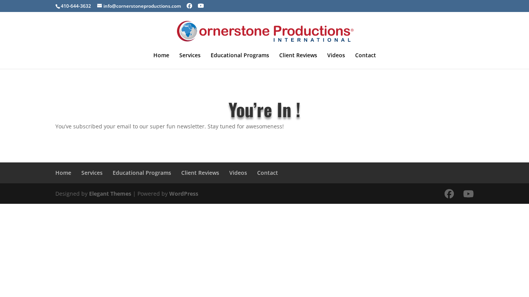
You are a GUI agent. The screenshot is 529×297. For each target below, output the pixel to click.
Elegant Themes (110, 193)
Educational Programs (240, 56)
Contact (365, 56)
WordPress (183, 193)
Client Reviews (298, 56)
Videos (336, 56)
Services (190, 56)
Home (161, 56)
